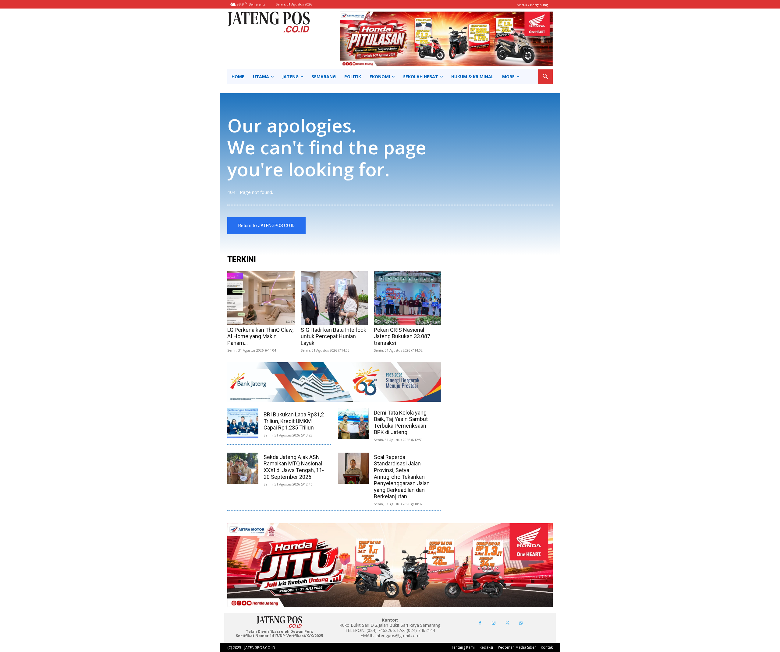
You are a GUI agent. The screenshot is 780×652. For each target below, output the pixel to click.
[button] (545, 76)
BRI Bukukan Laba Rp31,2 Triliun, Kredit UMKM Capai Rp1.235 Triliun (294, 421)
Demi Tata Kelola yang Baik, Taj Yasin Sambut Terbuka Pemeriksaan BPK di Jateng (401, 422)
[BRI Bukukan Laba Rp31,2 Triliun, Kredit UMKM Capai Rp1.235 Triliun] (242, 423)
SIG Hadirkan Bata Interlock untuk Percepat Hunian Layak (333, 336)
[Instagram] (493, 623)
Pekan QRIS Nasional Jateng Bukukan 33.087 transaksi (402, 336)
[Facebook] (480, 623)
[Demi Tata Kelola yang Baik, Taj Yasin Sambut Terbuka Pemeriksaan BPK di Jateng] (353, 423)
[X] (507, 623)
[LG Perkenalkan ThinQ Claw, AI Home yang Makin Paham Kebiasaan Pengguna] (261, 298)
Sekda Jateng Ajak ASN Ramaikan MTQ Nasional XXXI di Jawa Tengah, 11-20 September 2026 (294, 467)
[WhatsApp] (521, 623)
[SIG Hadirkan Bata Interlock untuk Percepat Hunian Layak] (334, 298)
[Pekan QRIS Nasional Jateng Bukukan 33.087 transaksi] (407, 298)
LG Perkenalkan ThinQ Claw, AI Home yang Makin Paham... (260, 336)
